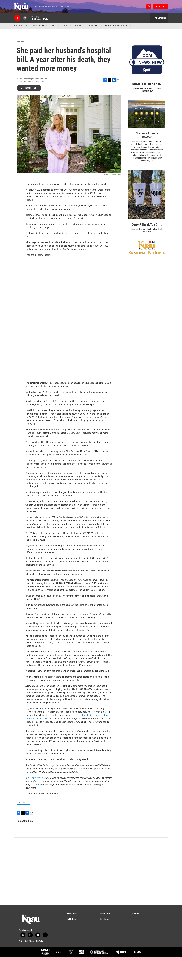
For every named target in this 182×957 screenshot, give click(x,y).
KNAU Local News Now (146, 84)
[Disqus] (91, 871)
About (65, 26)
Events (53, 26)
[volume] (25, 18)
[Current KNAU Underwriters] (146, 247)
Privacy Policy (72, 913)
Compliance (94, 26)
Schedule (19, 26)
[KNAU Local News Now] (146, 59)
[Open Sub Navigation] (46, 26)
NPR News (21, 41)
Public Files (71, 919)
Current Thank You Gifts (146, 224)
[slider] (28, 18)
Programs (31, 26)
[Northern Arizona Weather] (146, 114)
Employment (105, 913)
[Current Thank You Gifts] (146, 194)
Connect (78, 26)
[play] (17, 18)
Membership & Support (117, 26)
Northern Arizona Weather (147, 135)
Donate (161, 6)
